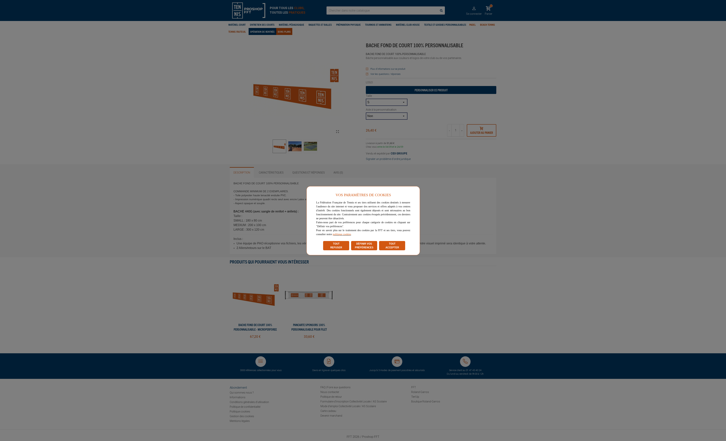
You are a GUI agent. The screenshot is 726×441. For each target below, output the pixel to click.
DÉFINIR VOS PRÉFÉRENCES (364, 245)
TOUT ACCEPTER (392, 245)
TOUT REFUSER (336, 245)
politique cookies (342, 234)
